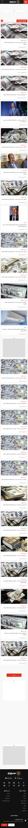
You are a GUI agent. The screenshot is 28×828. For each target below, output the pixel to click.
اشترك (4, 825)
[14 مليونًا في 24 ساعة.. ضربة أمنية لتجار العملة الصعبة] (14, 518)
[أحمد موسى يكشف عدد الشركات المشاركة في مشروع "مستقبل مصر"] (14, 108)
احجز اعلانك (7, 798)
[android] (18, 778)
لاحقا (11, 825)
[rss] (9, 785)
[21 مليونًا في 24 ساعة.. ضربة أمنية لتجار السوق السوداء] (14, 392)
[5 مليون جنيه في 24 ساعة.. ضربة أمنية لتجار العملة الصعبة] (14, 58)
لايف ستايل (23, 801)
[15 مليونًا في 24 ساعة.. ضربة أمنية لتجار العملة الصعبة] (14, 648)
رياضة (24, 798)
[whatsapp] (4, 783)
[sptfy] (14, 785)
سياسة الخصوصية (6, 801)
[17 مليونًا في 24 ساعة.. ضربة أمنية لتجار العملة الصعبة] (14, 83)
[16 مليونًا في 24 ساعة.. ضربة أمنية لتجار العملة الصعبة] (14, 442)
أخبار (25, 793)
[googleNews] (4, 785)
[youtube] (9, 783)
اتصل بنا (8, 796)
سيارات (24, 808)
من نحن (8, 793)
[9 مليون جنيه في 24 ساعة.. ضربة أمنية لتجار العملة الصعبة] (14, 187)
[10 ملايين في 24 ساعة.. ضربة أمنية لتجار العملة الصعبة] (14, 493)
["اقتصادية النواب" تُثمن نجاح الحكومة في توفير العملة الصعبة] (14, 161)
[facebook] (24, 783)
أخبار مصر (24, 118)
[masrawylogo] (14, 773)
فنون (25, 806)
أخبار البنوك (23, 803)
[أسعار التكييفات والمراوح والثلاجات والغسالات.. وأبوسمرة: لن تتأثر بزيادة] (14, 317)
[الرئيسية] (14, 1)
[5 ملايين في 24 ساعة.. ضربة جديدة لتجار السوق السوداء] (14, 417)
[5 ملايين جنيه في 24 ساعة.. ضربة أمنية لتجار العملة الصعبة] (14, 31)
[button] (26, 2)
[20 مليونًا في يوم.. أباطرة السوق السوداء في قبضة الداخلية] (14, 621)
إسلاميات (24, 810)
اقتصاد (25, 223)
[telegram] (24, 785)
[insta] (14, 783)
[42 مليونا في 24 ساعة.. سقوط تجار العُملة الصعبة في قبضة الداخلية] (14, 569)
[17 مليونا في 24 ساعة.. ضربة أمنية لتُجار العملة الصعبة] (14, 544)
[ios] (9, 778)
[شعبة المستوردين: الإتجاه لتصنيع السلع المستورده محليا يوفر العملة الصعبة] (14, 213)
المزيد (14, 675)
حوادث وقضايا (23, 40)
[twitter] (19, 783)
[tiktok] (19, 785)
